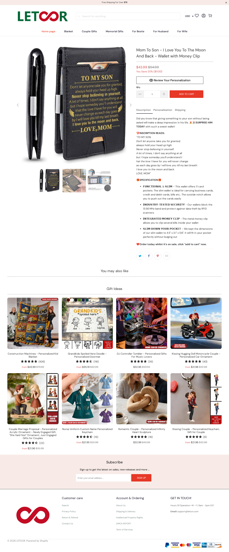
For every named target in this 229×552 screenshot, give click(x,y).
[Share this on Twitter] (140, 256)
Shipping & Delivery (125, 511)
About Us (121, 505)
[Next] (130, 105)
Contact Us (67, 523)
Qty (138, 87)
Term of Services (124, 529)
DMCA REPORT (123, 523)
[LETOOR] (42, 16)
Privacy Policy (69, 511)
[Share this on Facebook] (149, 256)
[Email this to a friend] (166, 256)
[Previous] (18, 105)
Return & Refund (70, 517)
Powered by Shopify (37, 540)
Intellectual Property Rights (129, 517)
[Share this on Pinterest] (157, 256)
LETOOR (20, 540)
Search (65, 505)
